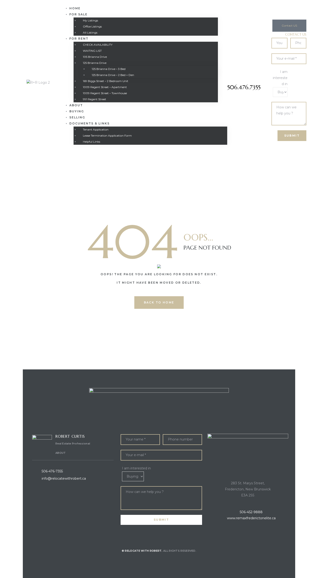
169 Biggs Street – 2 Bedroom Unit (105, 81)
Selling (77, 117)
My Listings (90, 20)
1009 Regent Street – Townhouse (105, 93)
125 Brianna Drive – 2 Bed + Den (113, 75)
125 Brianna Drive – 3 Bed (108, 69)
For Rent (78, 38)
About (76, 105)
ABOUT (60, 452)
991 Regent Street (94, 99)
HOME (75, 8)
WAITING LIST (92, 50)
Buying (76, 111)
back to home (159, 302)
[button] (289, 26)
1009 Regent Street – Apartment (105, 87)
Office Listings (92, 26)
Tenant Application (95, 129)
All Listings (90, 32)
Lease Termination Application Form (107, 135)
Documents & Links (89, 123)
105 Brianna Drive (95, 56)
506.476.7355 (243, 87)
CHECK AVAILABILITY (97, 44)
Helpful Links (91, 141)
